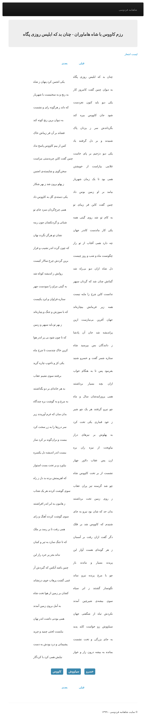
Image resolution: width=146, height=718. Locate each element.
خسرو (89, 671)
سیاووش (74, 671)
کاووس (57, 671)
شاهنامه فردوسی (128, 9)
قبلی (81, 63)
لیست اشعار (131, 54)
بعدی (64, 63)
